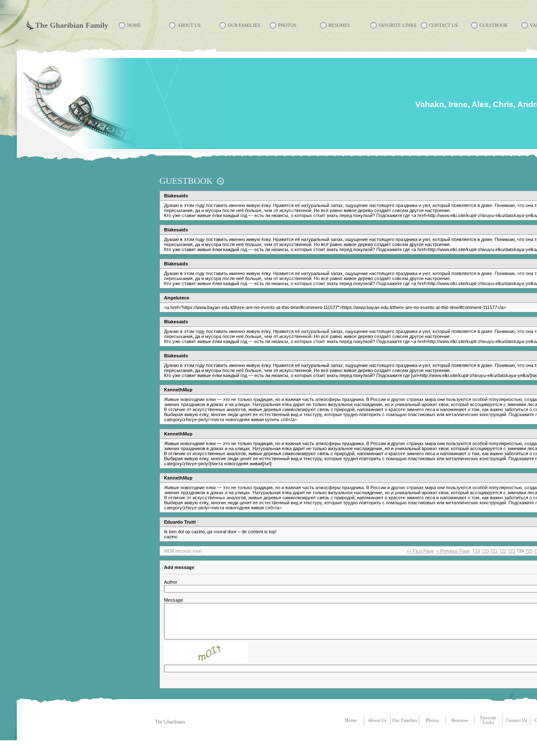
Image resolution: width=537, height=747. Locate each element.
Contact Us (443, 25)
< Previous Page (453, 550)
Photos (287, 25)
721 (494, 550)
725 (529, 550)
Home (134, 25)
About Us (189, 25)
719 (476, 550)
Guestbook (494, 25)
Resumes (339, 25)
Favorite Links (397, 25)
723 (511, 550)
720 (485, 550)
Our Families (244, 25)
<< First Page (420, 550)
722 (502, 550)
